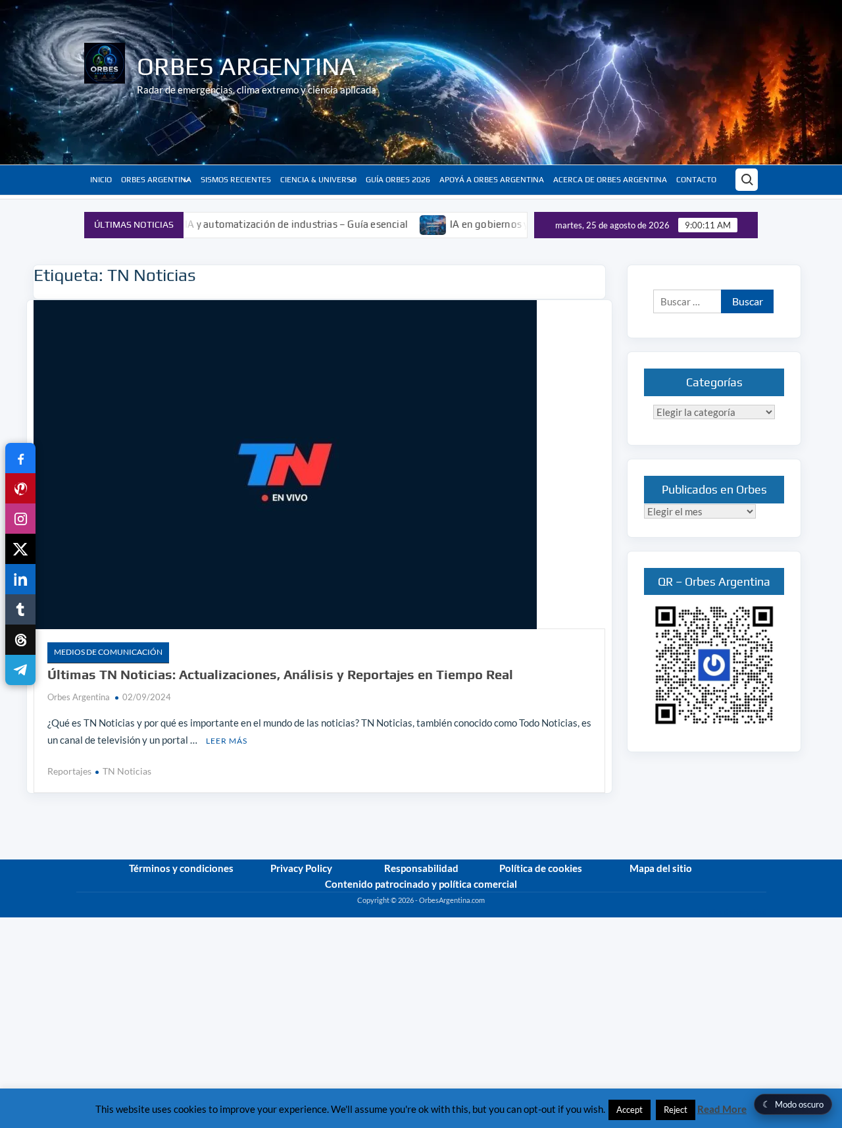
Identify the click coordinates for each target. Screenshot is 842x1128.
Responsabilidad (421, 868)
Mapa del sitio (661, 868)
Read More (722, 1109)
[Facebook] (20, 458)
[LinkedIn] (20, 579)
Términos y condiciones (181, 868)
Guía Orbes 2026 (398, 179)
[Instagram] (20, 518)
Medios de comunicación (108, 652)
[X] (20, 549)
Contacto (696, 179)
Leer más (226, 741)
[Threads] (20, 640)
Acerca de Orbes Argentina (610, 179)
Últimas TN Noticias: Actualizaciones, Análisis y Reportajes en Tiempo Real (280, 674)
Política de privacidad (732, 912)
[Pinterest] (20, 488)
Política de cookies (540, 868)
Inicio (101, 179)
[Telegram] (20, 670)
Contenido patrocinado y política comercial (421, 884)
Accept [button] (629, 1109)
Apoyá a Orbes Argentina (491, 179)
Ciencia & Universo (318, 179)
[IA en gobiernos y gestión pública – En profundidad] (398, 224)
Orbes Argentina (246, 65)
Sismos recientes (236, 179)
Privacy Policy (301, 868)
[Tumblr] (20, 609)
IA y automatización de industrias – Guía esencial (260, 224)
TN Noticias (127, 771)
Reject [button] (675, 1109)
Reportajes (69, 771)
